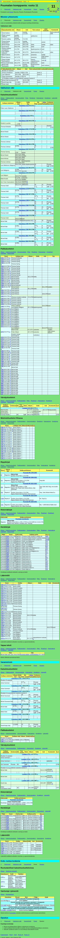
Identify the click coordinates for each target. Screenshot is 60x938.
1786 (2, 358)
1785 (2, 356)
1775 (2, 337)
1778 (2, 342)
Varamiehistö (27, 9)
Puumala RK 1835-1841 (30, 501)
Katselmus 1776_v (17, 685)
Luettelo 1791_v (26, 774)
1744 (2, 276)
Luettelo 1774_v (26, 762)
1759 (2, 306)
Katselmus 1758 (23, 144)
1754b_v (3, 848)
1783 (2, 352)
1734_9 (3, 602)
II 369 (2, 498)
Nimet (11, 934)
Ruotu (25, 1)
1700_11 (3, 429)
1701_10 (3, 448)
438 (47, 564)
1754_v (3, 846)
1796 (2, 376)
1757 (2, 302)
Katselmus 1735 (23, 120)
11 (52, 771)
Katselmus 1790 (23, 215)
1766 (2, 317)
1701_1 (3, 432)
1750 (2, 287)
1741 (2, 275)
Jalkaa (44, 102)
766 (47, 548)
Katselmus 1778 (24, 188)
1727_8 (3, 588)
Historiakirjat (39, 98)
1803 (2, 387)
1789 (2, 363)
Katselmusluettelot (11, 252)
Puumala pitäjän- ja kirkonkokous (29, 654)
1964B (47, 539)
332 (2, 492)
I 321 (2, 504)
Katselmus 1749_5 (24, 129)
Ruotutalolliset (10, 894)
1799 (2, 381)
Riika (26, 98)
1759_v (3, 853)
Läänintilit (54, 98)
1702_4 (3, 458)
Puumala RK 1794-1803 (30, 472)
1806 (2, 392)
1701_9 (3, 446)
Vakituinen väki (17, 9)
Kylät (15, 934)
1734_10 (3, 603)
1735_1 (3, 611)
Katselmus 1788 (23, 205)
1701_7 (3, 443)
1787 (2, 359)
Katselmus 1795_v (17, 714)
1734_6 (3, 597)
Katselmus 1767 (23, 149)
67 (1, 475)
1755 (2, 299)
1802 (2, 385)
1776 (2, 339)
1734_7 (3, 598)
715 (47, 561)
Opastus (42, 9)
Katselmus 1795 (23, 224)
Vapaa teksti (4, 99)
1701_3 (3, 436)
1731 (2, 258)
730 (47, 544)
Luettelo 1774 (26, 408)
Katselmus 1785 (24, 200)
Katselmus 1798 (23, 229)
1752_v (3, 843)
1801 (2, 383)
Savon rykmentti (7, 1)
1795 (2, 375)
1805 (2, 390)
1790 (2, 364)
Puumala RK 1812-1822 (30, 483)
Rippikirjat (32, 98)
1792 (2, 369)
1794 (2, 373)
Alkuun (3, 98)
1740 (2, 273)
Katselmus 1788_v (17, 704)
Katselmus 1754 (24, 139)
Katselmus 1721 (25, 115)
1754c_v (3, 850)
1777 (2, 341)
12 (56, 11)
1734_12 (3, 608)
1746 (2, 280)
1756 (2, 300)
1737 (2, 268)
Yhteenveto (7, 9)
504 (41, 819)
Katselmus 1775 (23, 172)
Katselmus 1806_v (17, 719)
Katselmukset (4, 934)
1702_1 (3, 453)
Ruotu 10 (20, 934)
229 (2, 487)
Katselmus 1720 (23, 110)
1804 (2, 388)
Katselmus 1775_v (17, 678)
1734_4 (3, 593)
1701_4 (3, 437)
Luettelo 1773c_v (26, 759)
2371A (47, 538)
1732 (7, 539)
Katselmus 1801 (23, 235)
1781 (2, 347)
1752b (2, 625)
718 (47, 569)
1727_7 (3, 586)
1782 (2, 351)
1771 (2, 326)
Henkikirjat (48, 98)
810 (47, 549)
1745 (2, 278)
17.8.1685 (3, 905)
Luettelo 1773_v (26, 754)
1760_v (3, 741)
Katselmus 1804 (23, 241)
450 (47, 562)
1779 (2, 344)
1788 (2, 361)
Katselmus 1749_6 (24, 134)
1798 (2, 380)
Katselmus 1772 (23, 167)
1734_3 (3, 591)
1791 (2, 366)
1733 (2, 259)
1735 (2, 263)
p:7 (46, 554)
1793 (2, 371)
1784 (2, 354)
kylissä (11, 12)
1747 (2, 282)
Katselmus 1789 (23, 210)
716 (47, 567)
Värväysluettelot (19, 98)
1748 (2, 283)
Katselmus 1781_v (17, 698)
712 (47, 541)
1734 (2, 261)
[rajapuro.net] (1, 1)
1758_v (3, 739)
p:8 (46, 559)
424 (47, 553)
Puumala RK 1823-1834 (30, 495)
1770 (2, 324)
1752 (2, 292)
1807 (2, 394)
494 (41, 815)
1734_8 (3, 600)
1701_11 (3, 450)
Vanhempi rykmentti (11, 871)
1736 (2, 266)
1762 (2, 312)
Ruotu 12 (26, 934)
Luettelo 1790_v (26, 766)
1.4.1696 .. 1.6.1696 (6, 910)
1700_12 (3, 431)
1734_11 (3, 605)
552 (41, 817)
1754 (2, 296)
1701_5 (3, 439)
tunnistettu (13, 913)
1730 (7, 536)
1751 (2, 290)
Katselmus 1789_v (16, 709)
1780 (2, 346)
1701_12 (3, 451)
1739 (2, 271)
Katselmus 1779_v (17, 691)
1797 (2, 378)
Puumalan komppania (17, 1)
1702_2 (3, 455)
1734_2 (3, 590)
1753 (2, 293)
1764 (2, 316)
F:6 (46, 551)
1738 (2, 269)
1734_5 (3, 595)
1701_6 (3, 441)
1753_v (3, 844)
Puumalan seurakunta (22, 519)
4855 (47, 536)
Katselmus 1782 (23, 194)
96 (45, 60)
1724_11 (3, 584)
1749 (2, 285)
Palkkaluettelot (10, 98)
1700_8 (3, 427)
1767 (2, 319)
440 (47, 557)
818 (47, 546)
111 (2, 480)
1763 (2, 314)
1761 (2, 310)
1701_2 (3, 434)
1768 (2, 321)
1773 (2, 332)
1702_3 (3, 456)
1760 (2, 309)
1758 (2, 304)
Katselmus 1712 (24, 105)
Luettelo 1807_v (26, 780)
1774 (7, 548)
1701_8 (3, 444)
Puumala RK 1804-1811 (30, 477)
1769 (2, 323)
